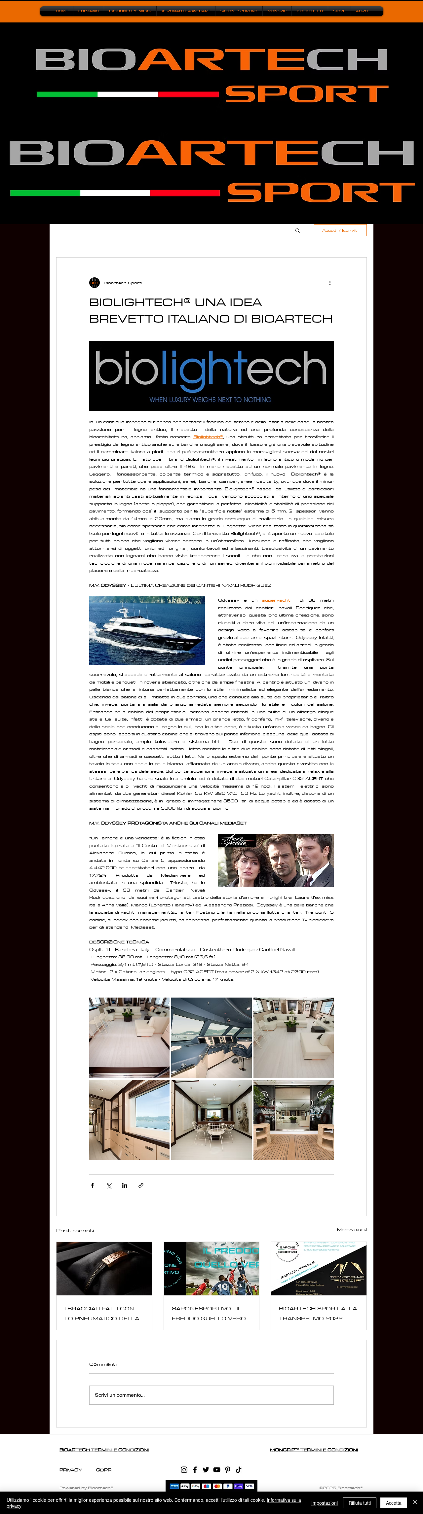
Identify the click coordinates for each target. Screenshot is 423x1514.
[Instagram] (184, 1469)
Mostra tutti (352, 1229)
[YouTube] (216, 1469)
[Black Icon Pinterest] (227, 1469)
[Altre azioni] (330, 283)
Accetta (394, 1502)
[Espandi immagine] (129, 1038)
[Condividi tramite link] (141, 1185)
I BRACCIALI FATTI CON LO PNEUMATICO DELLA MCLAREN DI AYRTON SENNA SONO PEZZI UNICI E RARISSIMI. (101, 1313)
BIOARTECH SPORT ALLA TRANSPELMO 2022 (318, 1313)
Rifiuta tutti (360, 1502)
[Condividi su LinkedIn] (125, 1185)
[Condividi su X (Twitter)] (108, 1185)
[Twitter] (206, 1469)
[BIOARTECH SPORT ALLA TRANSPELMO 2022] (318, 1268)
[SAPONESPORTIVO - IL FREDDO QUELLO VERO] (211, 1268)
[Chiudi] (415, 1503)
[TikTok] (238, 1469)
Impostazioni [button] (324, 1502)
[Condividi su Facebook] (92, 1185)
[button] (297, 230)
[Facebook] (195, 1469)
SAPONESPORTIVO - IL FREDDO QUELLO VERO (209, 1313)
